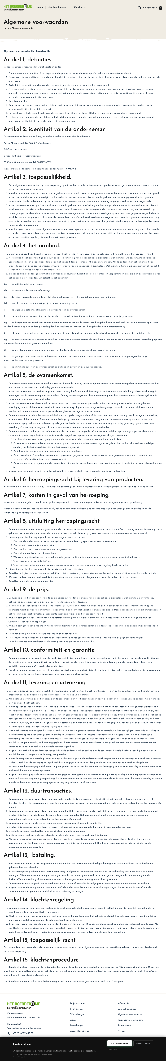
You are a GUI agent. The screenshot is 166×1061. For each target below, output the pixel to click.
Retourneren (124, 1025)
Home (6, 28)
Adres (73, 1020)
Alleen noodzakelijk (143, 1043)
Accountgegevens (79, 1031)
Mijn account (77, 1009)
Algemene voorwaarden (130, 1014)
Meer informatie (19, 1057)
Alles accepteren (119, 1043)
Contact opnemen (127, 1009)
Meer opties (113, 1049)
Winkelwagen (77, 1014)
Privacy (121, 1031)
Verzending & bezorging (131, 1020)
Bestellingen (76, 1025)
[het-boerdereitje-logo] (18, 5)
